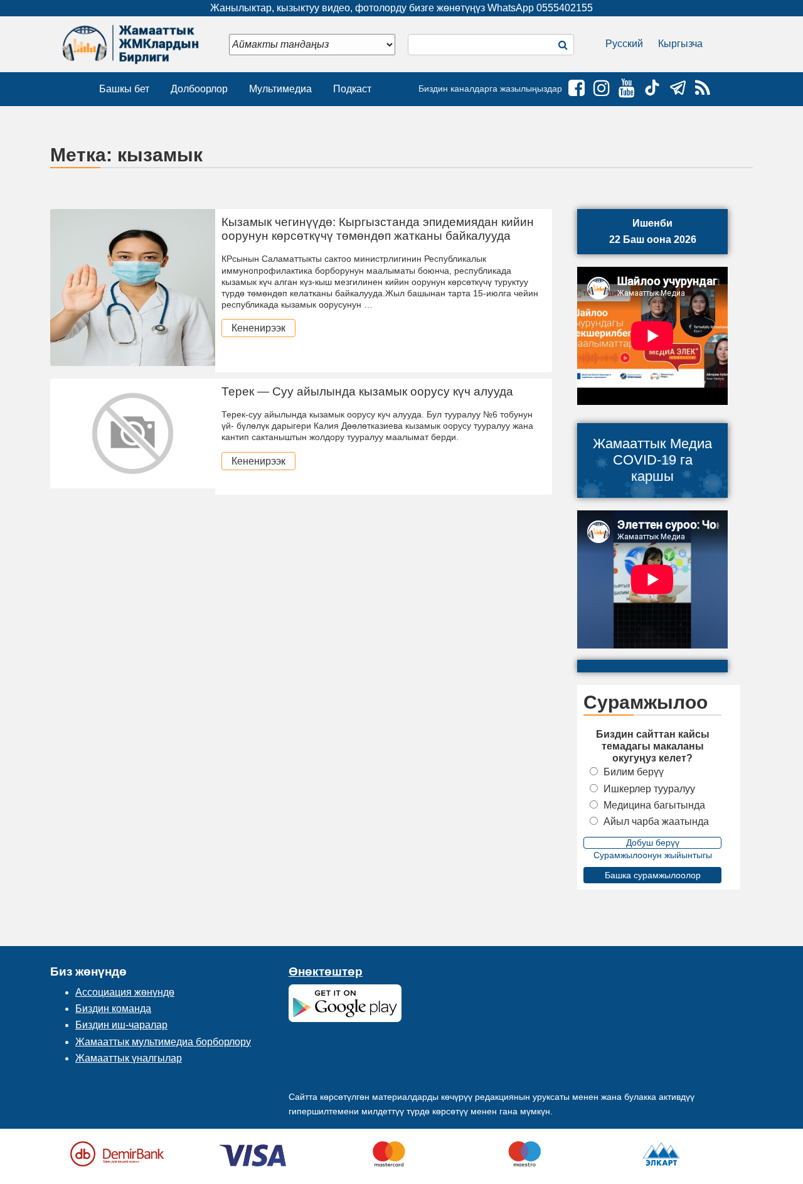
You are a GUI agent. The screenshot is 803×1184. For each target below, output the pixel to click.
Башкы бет (124, 88)
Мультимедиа (280, 88)
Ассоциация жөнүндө (124, 992)
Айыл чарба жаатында (656, 821)
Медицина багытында (654, 805)
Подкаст (352, 88)
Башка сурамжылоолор (653, 875)
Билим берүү (634, 772)
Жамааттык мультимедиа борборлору (163, 1041)
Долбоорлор (199, 88)
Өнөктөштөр (326, 971)
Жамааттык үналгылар (128, 1058)
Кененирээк (258, 328)
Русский (624, 43)
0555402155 (564, 8)
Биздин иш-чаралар (121, 1025)
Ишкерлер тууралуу (649, 788)
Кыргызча (680, 43)
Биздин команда (113, 1008)
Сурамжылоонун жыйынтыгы (652, 855)
